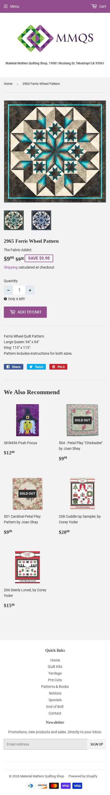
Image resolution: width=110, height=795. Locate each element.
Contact (55, 713)
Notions (55, 693)
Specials (55, 700)
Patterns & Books (55, 687)
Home (8, 84)
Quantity (11, 281)
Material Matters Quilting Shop (42, 776)
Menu (14, 6)
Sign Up (97, 744)
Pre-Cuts (55, 680)
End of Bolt (55, 707)
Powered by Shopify (83, 776)
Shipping (11, 267)
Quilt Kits (55, 667)
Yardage (55, 673)
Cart (102, 6)
